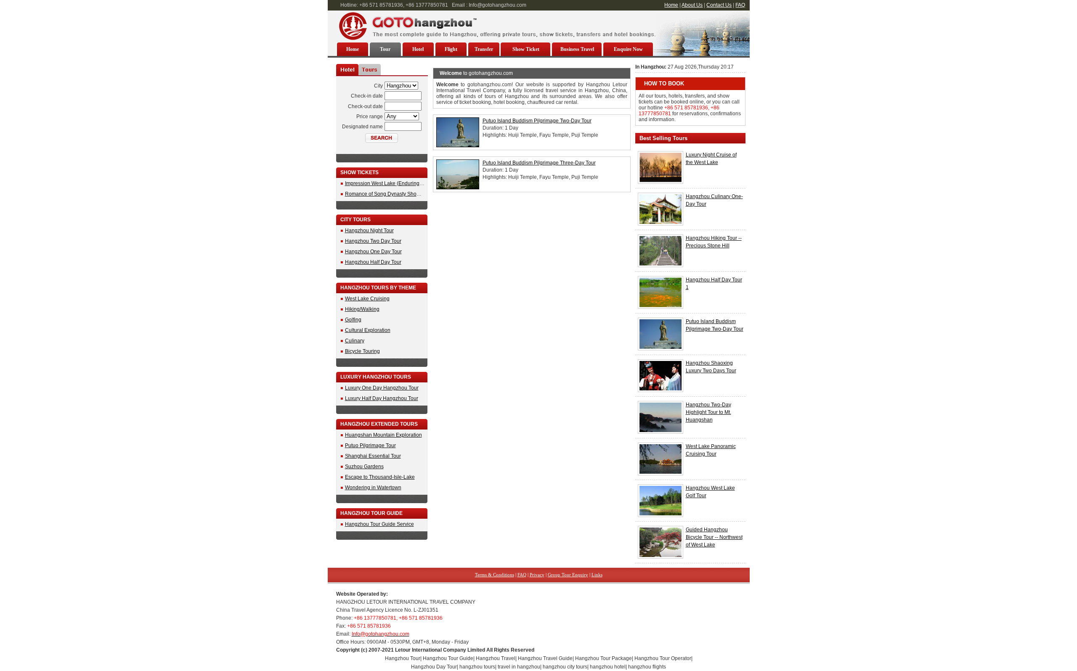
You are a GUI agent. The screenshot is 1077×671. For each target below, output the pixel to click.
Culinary (354, 341)
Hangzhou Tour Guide (448, 658)
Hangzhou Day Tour (434, 667)
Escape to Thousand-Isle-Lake (380, 477)
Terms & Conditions (494, 574)
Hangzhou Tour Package (603, 658)
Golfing (353, 320)
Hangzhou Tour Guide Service (379, 524)
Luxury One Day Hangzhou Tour (382, 388)
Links (597, 574)
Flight (451, 49)
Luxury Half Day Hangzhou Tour (381, 398)
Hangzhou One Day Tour (373, 252)
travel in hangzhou (519, 667)
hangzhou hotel (608, 667)
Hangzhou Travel (495, 658)
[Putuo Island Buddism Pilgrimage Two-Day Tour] (457, 146)
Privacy (537, 574)
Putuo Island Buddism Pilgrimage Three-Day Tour (539, 163)
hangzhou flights (647, 667)
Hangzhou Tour (402, 658)
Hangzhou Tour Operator (662, 658)
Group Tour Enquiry (568, 574)
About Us (692, 5)
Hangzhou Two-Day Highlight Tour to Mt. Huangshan (708, 412)
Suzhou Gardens (364, 466)
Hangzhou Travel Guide (545, 658)
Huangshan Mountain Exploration (383, 435)
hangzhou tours (477, 667)
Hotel (418, 49)
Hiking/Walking (362, 309)
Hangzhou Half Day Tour (373, 262)
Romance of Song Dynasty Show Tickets (391, 194)
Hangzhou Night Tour (369, 230)
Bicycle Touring (362, 351)
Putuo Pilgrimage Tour (370, 445)
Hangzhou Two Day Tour (373, 241)
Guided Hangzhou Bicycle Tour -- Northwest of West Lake (714, 537)
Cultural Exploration (367, 330)
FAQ (740, 5)
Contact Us (719, 5)
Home (671, 5)
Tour (385, 49)
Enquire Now (628, 49)
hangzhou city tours (565, 667)
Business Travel (577, 49)
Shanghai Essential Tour (373, 456)
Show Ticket (525, 49)
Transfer (484, 49)
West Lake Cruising (367, 299)
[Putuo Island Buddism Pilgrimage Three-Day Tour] (457, 188)
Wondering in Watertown (373, 488)
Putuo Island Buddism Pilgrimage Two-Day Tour (537, 121)
